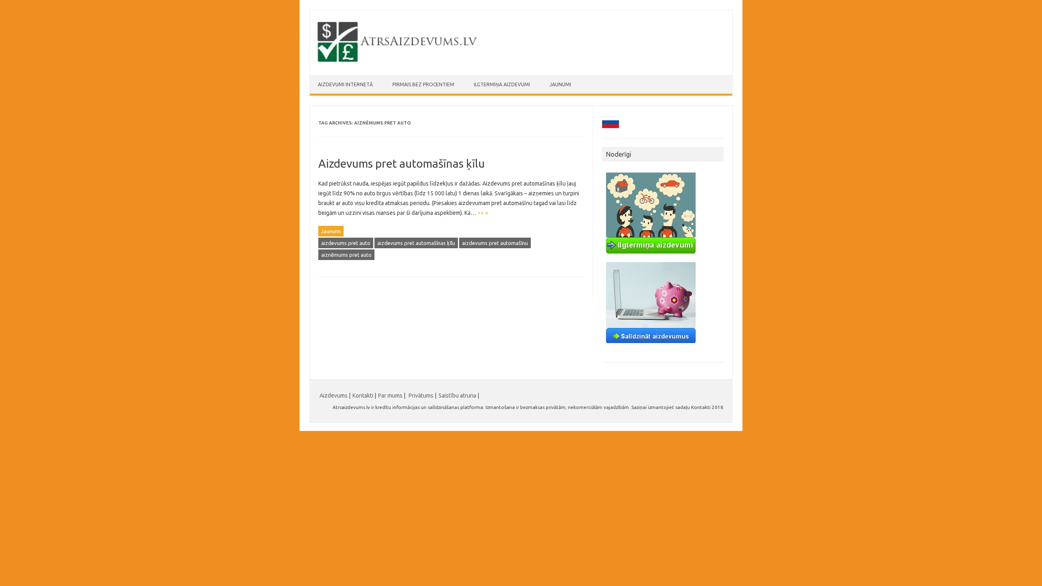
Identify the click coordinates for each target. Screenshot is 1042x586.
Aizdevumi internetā (345, 84)
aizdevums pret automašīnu (495, 243)
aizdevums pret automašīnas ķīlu (416, 243)
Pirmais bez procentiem (423, 84)
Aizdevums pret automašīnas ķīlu (401, 163)
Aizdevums (334, 395)
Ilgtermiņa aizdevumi (502, 84)
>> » (482, 213)
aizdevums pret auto (345, 243)
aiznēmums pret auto (346, 255)
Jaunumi (560, 84)
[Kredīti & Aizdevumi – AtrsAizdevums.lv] (398, 61)
